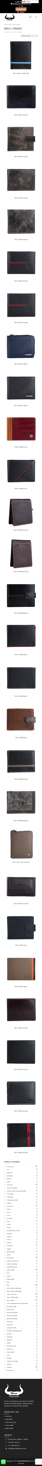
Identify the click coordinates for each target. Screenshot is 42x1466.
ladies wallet (10, 1270)
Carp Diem (10, 1197)
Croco (8, 1212)
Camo (8, 1182)
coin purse (10, 1206)
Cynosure (10, 1218)
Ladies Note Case (12, 1267)
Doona (9, 1227)
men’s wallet (9, 1425)
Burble (9, 1179)
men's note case (12, 1294)
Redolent (9, 1337)
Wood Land (10, 1370)
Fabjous (9, 1236)
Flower (9, 1239)
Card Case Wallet (12, 1188)
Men (10, 24)
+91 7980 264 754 (14, 1445)
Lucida (9, 1276)
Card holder (10, 1194)
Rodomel (9, 1340)
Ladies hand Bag (12, 1264)
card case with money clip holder (16, 1191)
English (27, 1)
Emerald (9, 1233)
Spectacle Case (11, 1346)
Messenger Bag (11, 1306)
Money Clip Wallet (12, 1315)
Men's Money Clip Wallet (14, 1291)
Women (9, 1367)
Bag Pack (9, 1173)
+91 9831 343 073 (13, 1442)
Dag (8, 1221)
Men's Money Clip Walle (14, 1288)
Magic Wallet (10, 1279)
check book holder (12, 1200)
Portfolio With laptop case (14, 1331)
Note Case (10, 1322)
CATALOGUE (21, 9)
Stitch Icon (10, 1349)
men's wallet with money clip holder (17, 1303)
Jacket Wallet (10, 1252)
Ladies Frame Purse (13, 1261)
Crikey (9, 1209)
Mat (8, 1282)
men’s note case (11, 1422)
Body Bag (10, 1176)
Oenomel (9, 1325)
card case (10, 1185)
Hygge (9, 1249)
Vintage (9, 1358)
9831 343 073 (21, 2)
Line (8, 1273)
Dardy (9, 1224)
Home (6, 24)
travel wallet (10, 1352)
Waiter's (9, 1364)
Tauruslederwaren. (24, 1461)
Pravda (9, 1334)
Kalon (8, 1255)
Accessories (10, 1166)
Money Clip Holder (12, 1312)
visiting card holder (12, 1361)
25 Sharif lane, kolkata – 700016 (17, 1439)
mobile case (10, 1309)
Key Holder (10, 1258)
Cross (8, 1215)
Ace (8, 1170)
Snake (9, 1343)
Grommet (10, 1246)
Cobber (9, 1203)
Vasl (8, 1355)
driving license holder (13, 1230)
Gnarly (9, 1242)
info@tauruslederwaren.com (17, 1448)
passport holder (12, 1328)
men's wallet (10, 1300)
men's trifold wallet (12, 1297)
